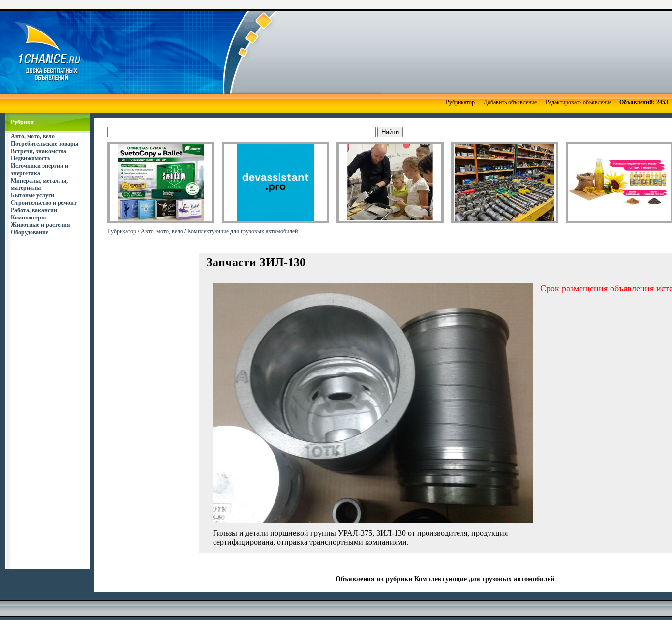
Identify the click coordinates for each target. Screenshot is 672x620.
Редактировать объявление (578, 102)
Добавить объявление (510, 102)
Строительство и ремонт (44, 202)
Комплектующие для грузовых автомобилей (242, 231)
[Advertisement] (379, 52)
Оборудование (29, 232)
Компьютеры (28, 217)
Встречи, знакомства (38, 151)
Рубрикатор (460, 102)
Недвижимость (30, 158)
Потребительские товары (44, 143)
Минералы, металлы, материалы (39, 184)
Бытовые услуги (32, 195)
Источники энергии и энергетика (39, 169)
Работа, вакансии (34, 210)
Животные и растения (40, 224)
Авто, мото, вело (33, 136)
